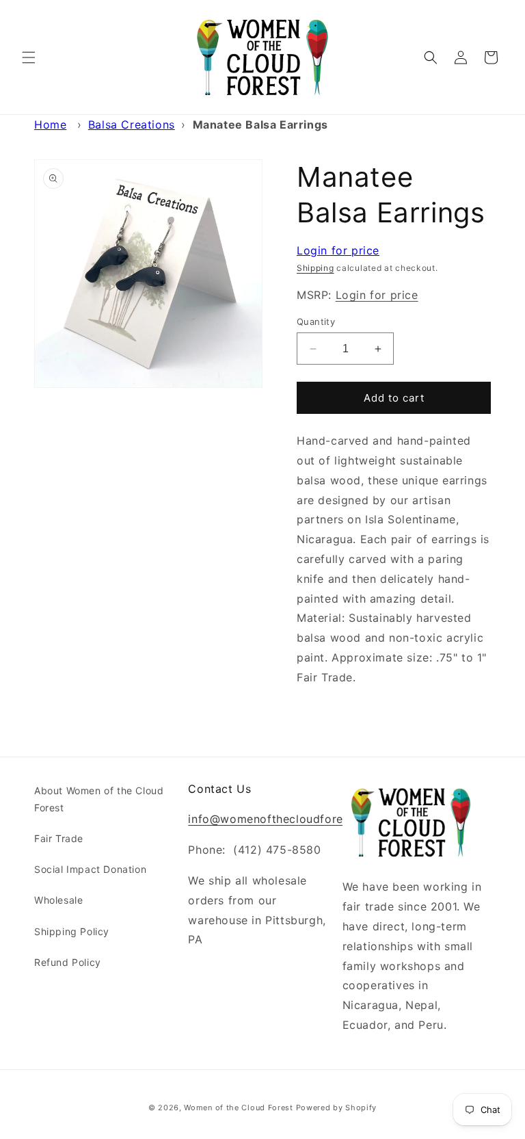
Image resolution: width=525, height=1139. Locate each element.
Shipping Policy (71, 931)
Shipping (315, 268)
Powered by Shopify (336, 1107)
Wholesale (58, 900)
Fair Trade (58, 838)
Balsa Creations (131, 124)
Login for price (338, 250)
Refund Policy (67, 962)
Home (50, 124)
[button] (29, 57)
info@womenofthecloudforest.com (284, 819)
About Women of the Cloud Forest (98, 799)
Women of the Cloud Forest (238, 1107)
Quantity (316, 321)
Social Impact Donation (90, 869)
